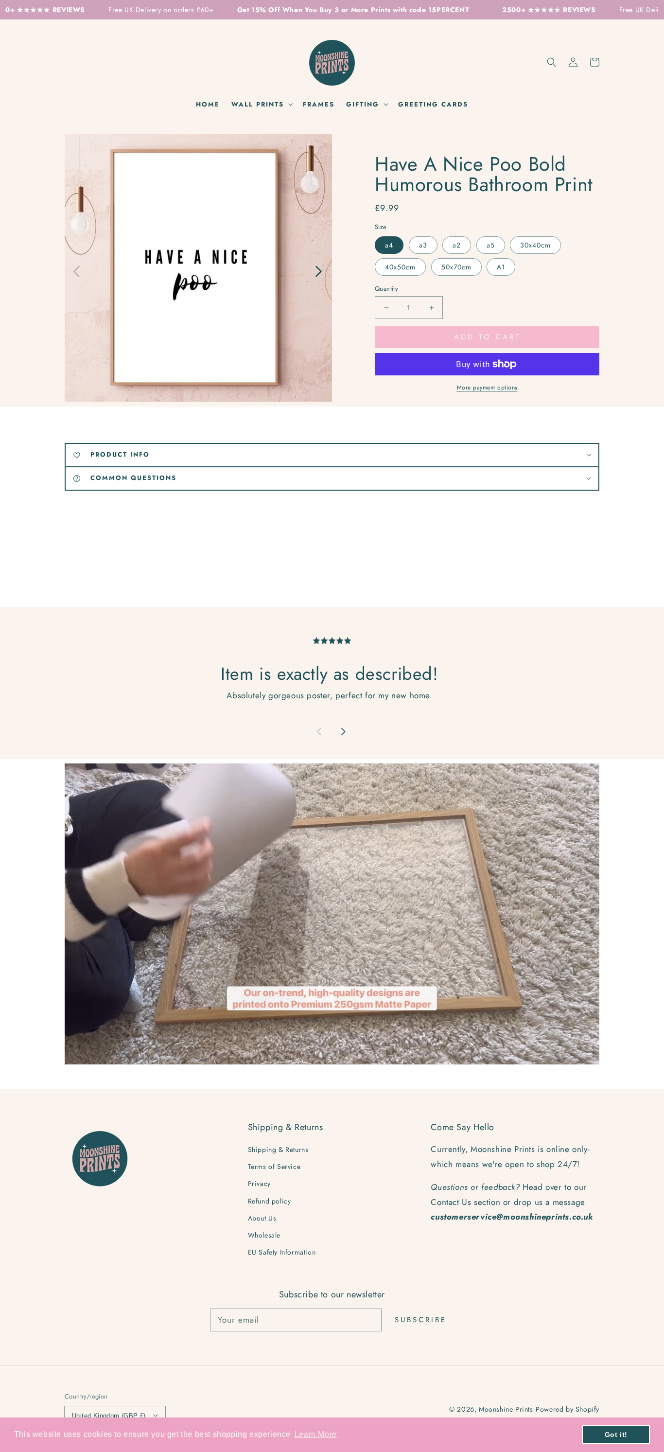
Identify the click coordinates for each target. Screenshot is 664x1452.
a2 (457, 245)
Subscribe (421, 1319)
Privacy (259, 1183)
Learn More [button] (316, 1434)
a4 (389, 245)
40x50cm (400, 267)
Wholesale (264, 1235)
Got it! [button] (616, 1434)
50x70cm (456, 267)
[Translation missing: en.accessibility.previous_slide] (77, 270)
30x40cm (535, 245)
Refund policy (269, 1201)
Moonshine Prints (506, 1409)
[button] (551, 62)
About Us (262, 1218)
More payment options (487, 387)
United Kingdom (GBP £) (109, 1415)
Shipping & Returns (278, 1149)
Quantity (386, 288)
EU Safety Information (282, 1252)
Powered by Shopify (567, 1409)
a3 (423, 245)
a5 (491, 245)
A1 (501, 267)
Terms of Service (274, 1166)
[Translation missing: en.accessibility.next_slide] (317, 270)
